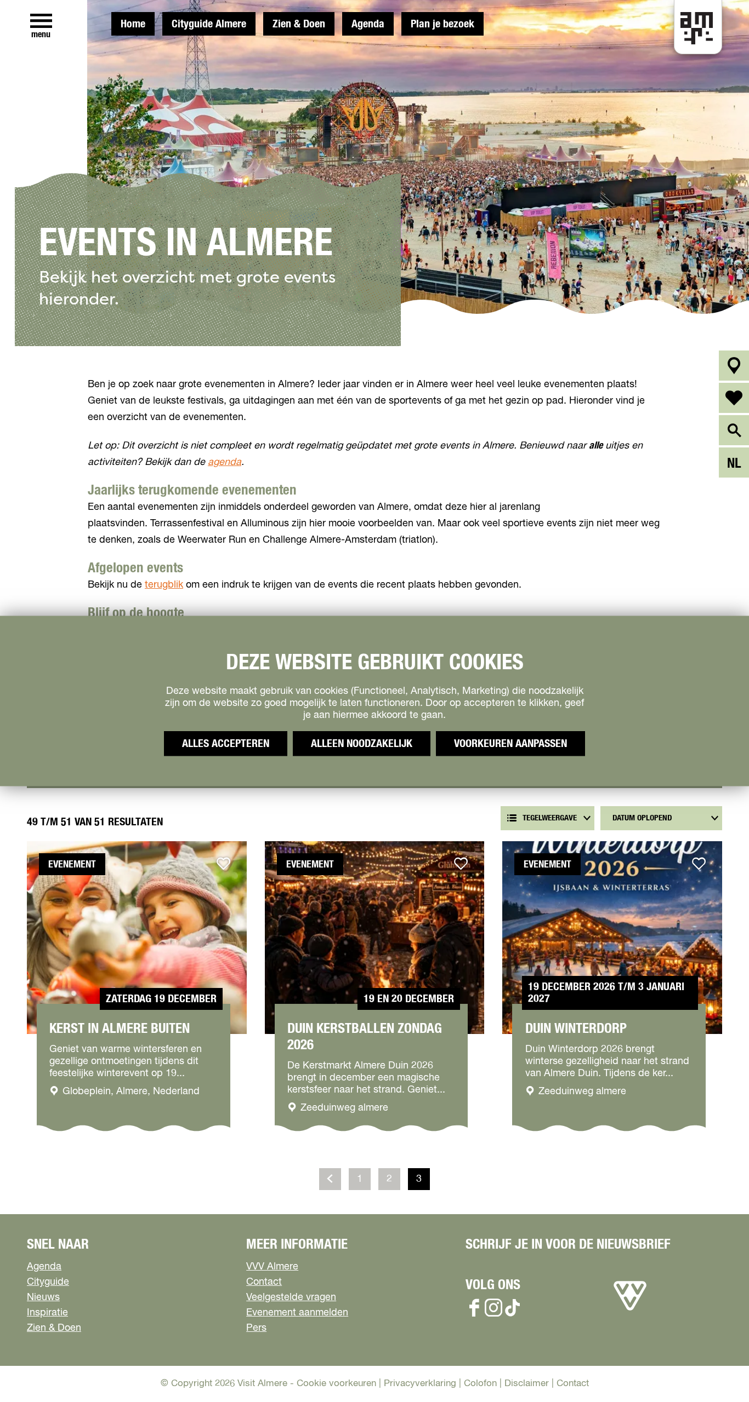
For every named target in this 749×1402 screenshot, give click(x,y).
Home (133, 24)
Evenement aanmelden (297, 1313)
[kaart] (733, 365)
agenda (224, 462)
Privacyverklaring (420, 1383)
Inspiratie (47, 1313)
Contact (264, 1282)
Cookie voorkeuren (336, 1383)
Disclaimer (526, 1383)
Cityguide (48, 1282)
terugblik (164, 585)
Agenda (367, 24)
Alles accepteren (225, 743)
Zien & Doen (299, 24)
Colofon (480, 1383)
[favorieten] (733, 397)
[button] (716, 1369)
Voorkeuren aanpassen (510, 743)
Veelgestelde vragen (291, 1297)
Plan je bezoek (442, 24)
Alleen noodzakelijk (361, 743)
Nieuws (43, 1297)
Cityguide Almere (209, 24)
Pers (256, 1328)
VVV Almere (272, 1267)
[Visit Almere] (630, 1310)
